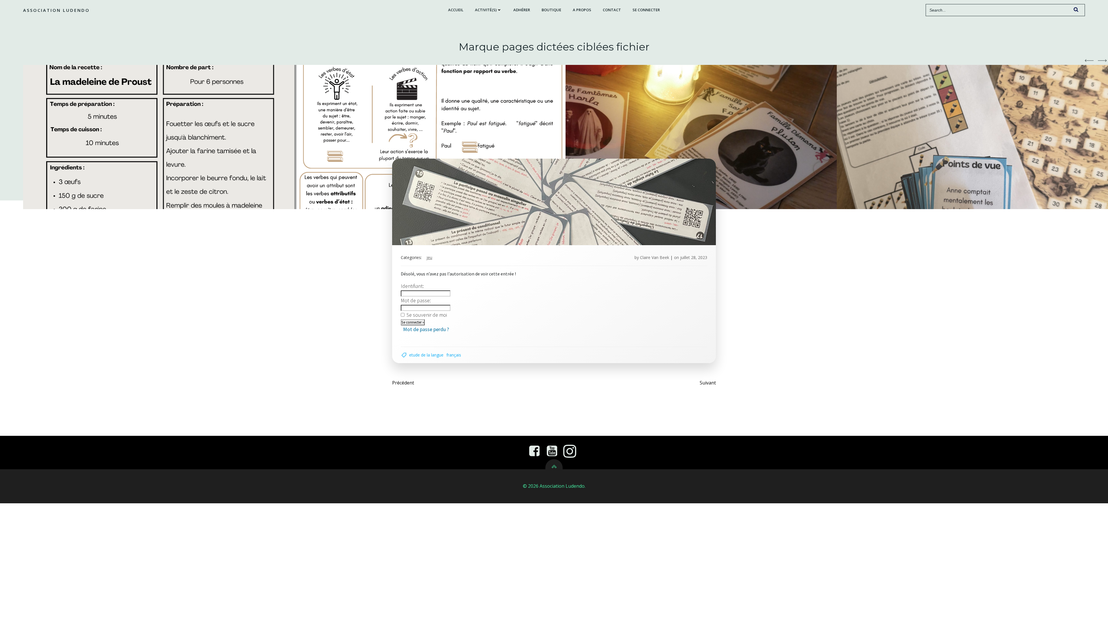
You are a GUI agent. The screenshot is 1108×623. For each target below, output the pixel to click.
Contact (612, 9)
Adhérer (521, 9)
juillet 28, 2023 (693, 257)
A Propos (582, 9)
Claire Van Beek (654, 257)
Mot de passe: (416, 300)
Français (453, 355)
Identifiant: (412, 286)
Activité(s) (486, 9)
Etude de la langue (426, 355)
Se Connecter (646, 9)
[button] (1089, 60)
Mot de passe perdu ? (426, 329)
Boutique (551, 9)
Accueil (455, 9)
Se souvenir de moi (427, 315)
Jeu (429, 257)
